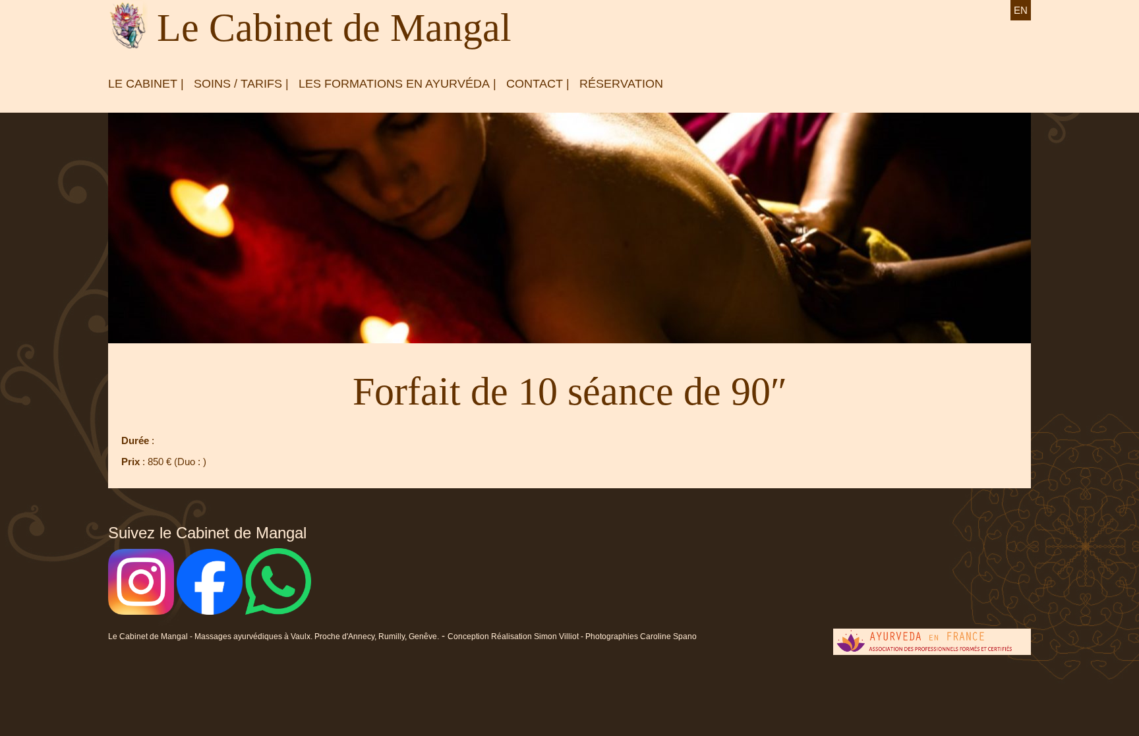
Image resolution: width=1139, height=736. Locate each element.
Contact (534, 83)
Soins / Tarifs (238, 83)
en (1021, 10)
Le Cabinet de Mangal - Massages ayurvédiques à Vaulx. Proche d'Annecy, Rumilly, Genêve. (273, 636)
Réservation (621, 83)
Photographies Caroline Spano (641, 636)
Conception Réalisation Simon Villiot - (516, 636)
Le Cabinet (142, 83)
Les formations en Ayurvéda (394, 83)
